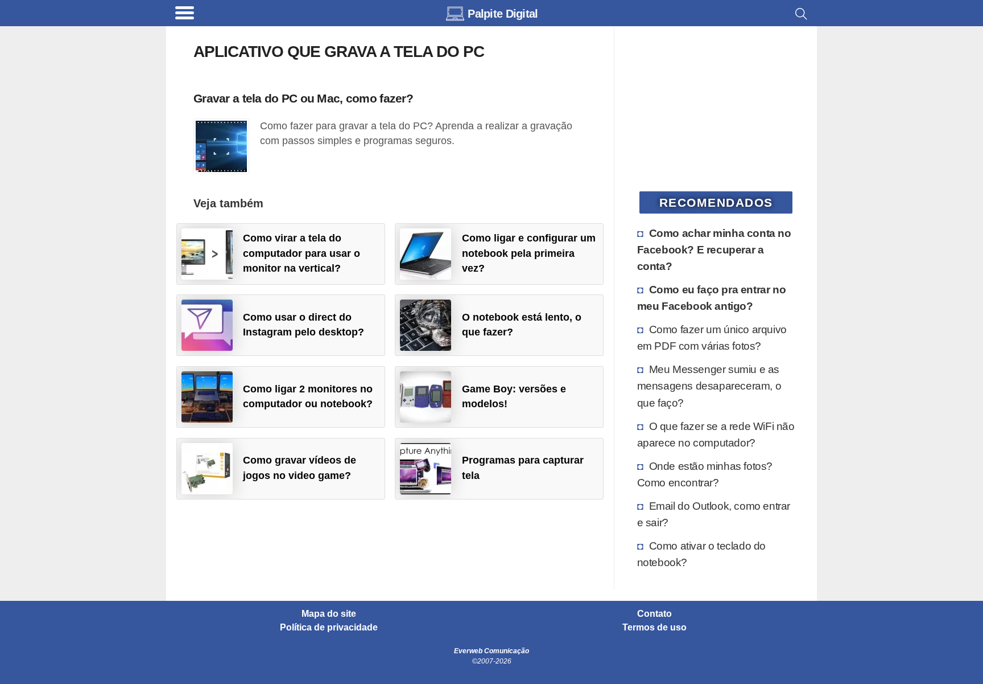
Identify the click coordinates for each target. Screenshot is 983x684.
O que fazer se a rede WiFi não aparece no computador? (716, 434)
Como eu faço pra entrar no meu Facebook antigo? (711, 297)
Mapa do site (328, 614)
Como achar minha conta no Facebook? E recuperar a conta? (714, 249)
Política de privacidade (329, 627)
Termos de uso (654, 627)
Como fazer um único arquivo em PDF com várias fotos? (712, 337)
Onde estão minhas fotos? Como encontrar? (705, 474)
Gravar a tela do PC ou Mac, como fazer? (303, 98)
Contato (654, 614)
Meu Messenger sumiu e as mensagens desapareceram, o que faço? (709, 385)
